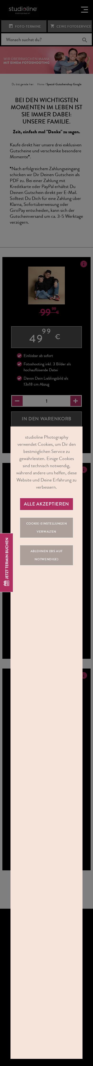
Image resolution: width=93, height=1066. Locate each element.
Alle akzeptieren (46, 504)
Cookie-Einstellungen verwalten (46, 527)
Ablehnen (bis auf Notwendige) (47, 555)
